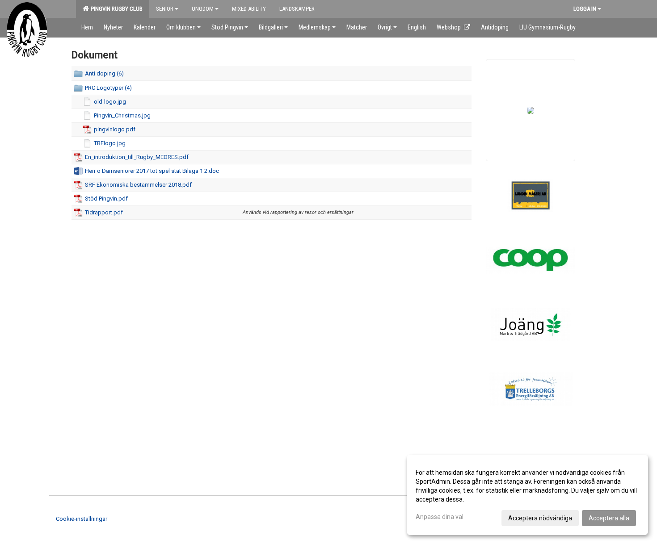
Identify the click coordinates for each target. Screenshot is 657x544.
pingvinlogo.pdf (114, 129)
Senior (164, 8)
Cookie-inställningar (81, 518)
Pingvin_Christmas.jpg (122, 115)
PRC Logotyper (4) (108, 87)
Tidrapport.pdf (104, 212)
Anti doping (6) (104, 73)
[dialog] (527, 495)
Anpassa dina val (439, 516)
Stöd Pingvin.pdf (106, 198)
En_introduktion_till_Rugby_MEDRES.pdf (137, 157)
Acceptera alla (609, 518)
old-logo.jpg (110, 101)
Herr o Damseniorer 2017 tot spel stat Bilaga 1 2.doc (152, 170)
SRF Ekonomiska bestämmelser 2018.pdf (138, 184)
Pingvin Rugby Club (115, 8)
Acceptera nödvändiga (540, 518)
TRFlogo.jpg (110, 143)
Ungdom (203, 8)
